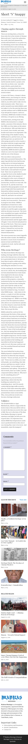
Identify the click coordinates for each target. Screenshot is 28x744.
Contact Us (7, 730)
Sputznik (12, 741)
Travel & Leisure (11, 22)
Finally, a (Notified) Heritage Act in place (13, 520)
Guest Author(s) (7, 20)
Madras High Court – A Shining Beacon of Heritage (12, 614)
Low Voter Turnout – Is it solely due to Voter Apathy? (13, 542)
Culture (21, 20)
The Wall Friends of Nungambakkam (14, 677)
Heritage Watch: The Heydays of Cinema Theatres (12, 564)
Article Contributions (11, 727)
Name (5, 474)
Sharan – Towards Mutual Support (13, 635)
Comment (7, 447)
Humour (3, 22)
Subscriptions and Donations (13, 725)
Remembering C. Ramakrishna (12, 585)
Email (6, 481)
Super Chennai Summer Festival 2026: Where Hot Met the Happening (14, 656)
